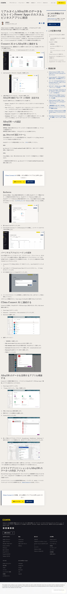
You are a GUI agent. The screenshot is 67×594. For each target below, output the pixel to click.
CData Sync (21, 539)
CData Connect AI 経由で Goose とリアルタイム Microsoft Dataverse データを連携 (57, 96)
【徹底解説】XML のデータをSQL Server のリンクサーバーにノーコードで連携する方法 (57, 107)
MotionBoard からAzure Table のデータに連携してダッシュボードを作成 (57, 117)
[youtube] (8, 528)
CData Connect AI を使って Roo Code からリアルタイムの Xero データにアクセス (57, 73)
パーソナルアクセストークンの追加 (57, 51)
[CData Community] (13, 528)
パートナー (36, 547)
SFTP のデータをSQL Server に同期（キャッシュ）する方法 (57, 86)
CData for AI (45, 2)
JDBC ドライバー (6, 541)
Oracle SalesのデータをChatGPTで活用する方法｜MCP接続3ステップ (57, 78)
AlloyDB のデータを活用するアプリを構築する (57, 57)
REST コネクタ (6, 550)
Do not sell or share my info (59, 590)
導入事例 (4, 565)
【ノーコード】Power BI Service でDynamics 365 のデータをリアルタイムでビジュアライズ (57, 82)
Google (19, 567)
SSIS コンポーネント (22, 543)
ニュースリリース (53, 541)
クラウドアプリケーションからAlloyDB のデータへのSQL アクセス (57, 60)
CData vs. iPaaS (37, 549)
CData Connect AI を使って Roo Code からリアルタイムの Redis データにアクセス (57, 102)
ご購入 (52, 2)
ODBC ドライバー (6, 539)
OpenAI (20, 574)
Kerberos (52, 48)
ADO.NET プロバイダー (7, 543)
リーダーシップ (53, 547)
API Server (5, 547)
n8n (19, 571)
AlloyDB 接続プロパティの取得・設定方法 (58, 39)
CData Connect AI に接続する (56, 54)
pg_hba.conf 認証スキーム (56, 46)
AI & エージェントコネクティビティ (41, 544)
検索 (54, 2)
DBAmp (20, 545)
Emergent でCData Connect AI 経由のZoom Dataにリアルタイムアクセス (57, 112)
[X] (6, 528)
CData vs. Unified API (38, 551)
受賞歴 (51, 545)
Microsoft (20, 569)
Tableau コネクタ (6, 556)
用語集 (4, 574)
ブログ (4, 567)
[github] (11, 528)
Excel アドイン (6, 552)
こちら (26, 142)
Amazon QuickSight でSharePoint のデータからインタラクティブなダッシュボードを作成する (57, 91)
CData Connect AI (10, 175)
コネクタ (36, 539)
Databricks (20, 565)
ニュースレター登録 (7, 571)
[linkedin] (4, 528)
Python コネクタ (6, 545)
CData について (53, 539)
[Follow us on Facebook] (39, 23)
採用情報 (52, 552)
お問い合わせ (60, 2)
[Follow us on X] (41, 23)
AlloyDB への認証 (53, 42)
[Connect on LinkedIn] (43, 23)
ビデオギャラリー (6, 576)
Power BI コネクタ (6, 554)
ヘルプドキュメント (19, 200)
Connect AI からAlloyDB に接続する (57, 35)
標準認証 (52, 44)
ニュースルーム (53, 543)
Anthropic (20, 563)
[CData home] (4, 2)
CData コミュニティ (7, 563)
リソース (4, 569)
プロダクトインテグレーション (40, 541)
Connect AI (20, 541)
